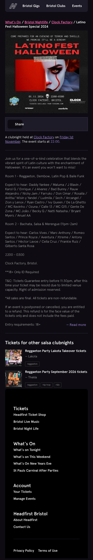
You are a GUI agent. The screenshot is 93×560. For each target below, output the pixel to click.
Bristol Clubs (55, 6)
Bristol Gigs (31, 6)
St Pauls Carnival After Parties (35, 470)
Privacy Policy (23, 550)
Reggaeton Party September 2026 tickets (56, 372)
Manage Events (24, 498)
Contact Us (21, 527)
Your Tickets (22, 491)
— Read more (76, 325)
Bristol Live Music (26, 421)
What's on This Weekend (31, 457)
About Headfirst (25, 520)
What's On (13, 22)
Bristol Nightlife (36, 22)
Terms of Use (48, 550)
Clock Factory (62, 22)
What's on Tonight (27, 450)
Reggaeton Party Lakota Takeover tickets (55, 351)
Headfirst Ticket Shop (29, 414)
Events (77, 6)
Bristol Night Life (25, 428)
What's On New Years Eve (32, 463)
